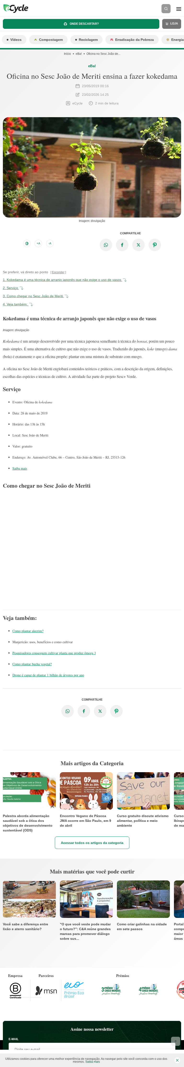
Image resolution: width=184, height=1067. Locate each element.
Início (67, 53)
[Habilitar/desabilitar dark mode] (27, 243)
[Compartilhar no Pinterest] (155, 245)
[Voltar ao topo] (175, 1041)
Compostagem (51, 40)
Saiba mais (19, 468)
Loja (174, 23)
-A (49, 243)
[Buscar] (166, 8)
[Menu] (178, 8)
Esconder (58, 272)
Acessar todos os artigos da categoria (92, 843)
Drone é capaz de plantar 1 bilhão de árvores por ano (48, 675)
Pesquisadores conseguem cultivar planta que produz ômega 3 (54, 653)
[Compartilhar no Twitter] (138, 245)
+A (38, 243)
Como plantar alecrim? (27, 631)
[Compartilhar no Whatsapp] (106, 245)
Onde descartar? (84, 23)
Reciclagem (88, 40)
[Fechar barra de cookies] (177, 1060)
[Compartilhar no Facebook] (122, 245)
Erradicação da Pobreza (134, 40)
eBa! (79, 53)
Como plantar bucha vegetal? (32, 664)
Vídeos (16, 40)
